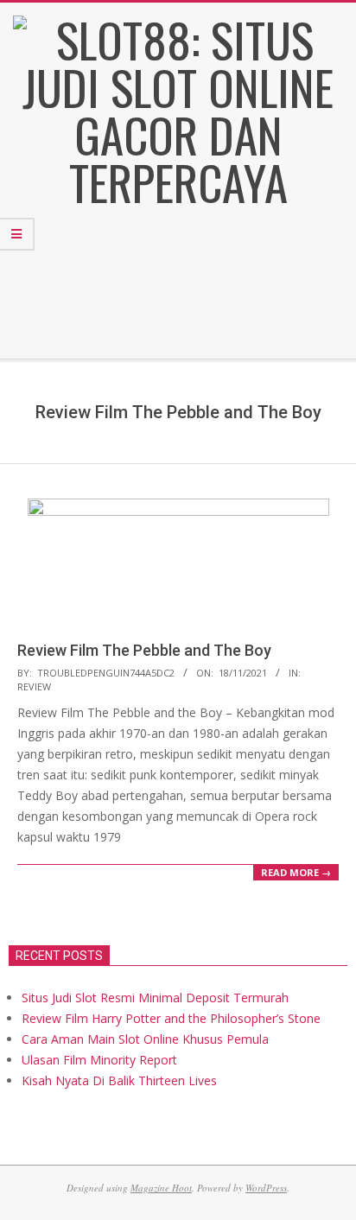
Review (34, 686)
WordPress (266, 1187)
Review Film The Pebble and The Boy (144, 650)
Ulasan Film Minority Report (99, 1060)
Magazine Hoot (161, 1187)
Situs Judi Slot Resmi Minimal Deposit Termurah (155, 997)
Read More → (296, 872)
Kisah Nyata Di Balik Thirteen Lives (119, 1080)
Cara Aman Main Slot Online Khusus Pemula (145, 1039)
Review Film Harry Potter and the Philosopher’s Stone (171, 1018)
